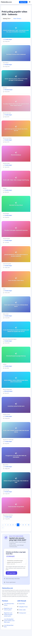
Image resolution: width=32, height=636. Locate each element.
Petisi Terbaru (17, 18)
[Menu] (29, 2)
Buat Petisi (12, 573)
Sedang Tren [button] (6, 18)
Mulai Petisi (23, 2)
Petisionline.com (6, 2)
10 (28, 525)
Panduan (5, 601)
